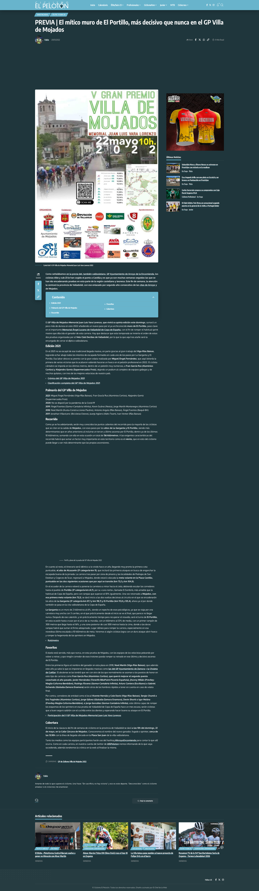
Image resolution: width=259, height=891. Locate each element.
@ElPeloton (113, 744)
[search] (222, 5)
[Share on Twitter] (200, 40)
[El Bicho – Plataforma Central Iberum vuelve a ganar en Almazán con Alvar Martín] (57, 835)
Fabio (47, 40)
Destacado (42, 15)
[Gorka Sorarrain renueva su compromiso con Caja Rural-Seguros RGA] (173, 194)
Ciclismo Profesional (189, 197)
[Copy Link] (208, 40)
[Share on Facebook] (195, 40)
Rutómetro (53, 640)
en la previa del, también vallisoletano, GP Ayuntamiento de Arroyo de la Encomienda (110, 274)
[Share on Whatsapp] (204, 40)
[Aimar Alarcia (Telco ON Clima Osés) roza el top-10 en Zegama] (105, 835)
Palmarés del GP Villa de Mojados (64, 308)
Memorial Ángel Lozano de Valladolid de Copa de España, (91, 329)
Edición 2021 (56, 303)
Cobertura (110, 309)
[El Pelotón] (53, 5)
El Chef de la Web (160, 887)
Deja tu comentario (146, 801)
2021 (48, 395)
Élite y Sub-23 (59, 15)
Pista (190, 171)
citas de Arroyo (147, 285)
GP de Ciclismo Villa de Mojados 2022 (72, 761)
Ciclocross (137, 848)
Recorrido (55, 312)
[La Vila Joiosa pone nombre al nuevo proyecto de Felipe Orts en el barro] (153, 835)
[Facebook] (207, 5)
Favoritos (110, 304)
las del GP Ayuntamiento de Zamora (126, 668)
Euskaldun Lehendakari (95, 848)
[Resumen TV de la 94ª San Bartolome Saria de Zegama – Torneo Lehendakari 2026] (201, 835)
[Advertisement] (129, 69)
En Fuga (185, 171)
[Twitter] (210, 5)
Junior (191, 209)
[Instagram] (213, 5)
